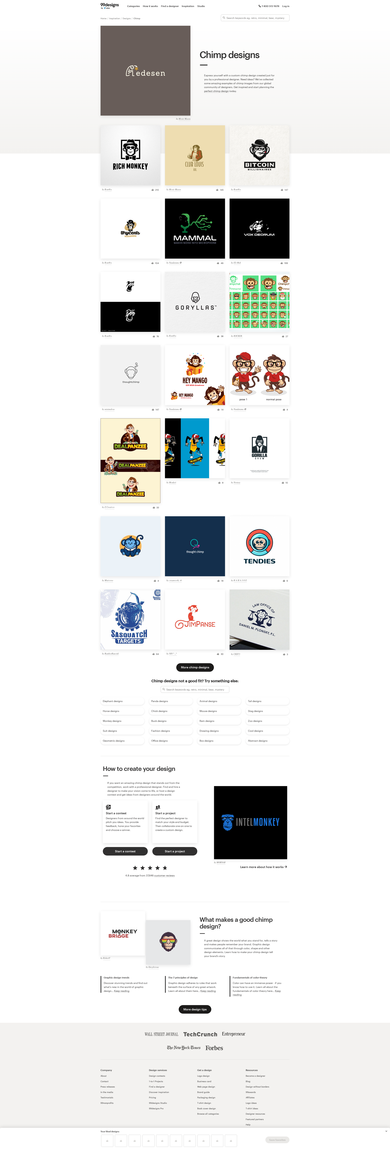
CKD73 (237, 654)
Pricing (152, 1097)
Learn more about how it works (262, 867)
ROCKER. (238, 335)
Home (104, 18)
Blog (248, 1081)
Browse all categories (208, 1113)
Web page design (206, 1086)
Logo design (203, 1076)
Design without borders (257, 1086)
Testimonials (107, 1097)
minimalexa (110, 409)
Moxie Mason (184, 118)
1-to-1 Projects (156, 1081)
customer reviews (164, 875)
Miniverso (109, 580)
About (103, 1076)
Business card (204, 1081)
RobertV (106, 958)
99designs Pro (156, 1108)
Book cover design (206, 1108)
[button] (386, 1131)
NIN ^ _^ (173, 653)
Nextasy (237, 482)
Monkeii (172, 482)
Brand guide (203, 1092)
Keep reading (121, 990)
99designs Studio (158, 1103)
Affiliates (250, 1097)
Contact (104, 1081)
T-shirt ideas (252, 1108)
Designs (127, 18)
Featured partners (255, 1119)
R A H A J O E (240, 580)
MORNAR (221, 862)
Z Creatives (109, 507)
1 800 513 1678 (270, 6)
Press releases (108, 1086)
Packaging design (206, 1097)
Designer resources (255, 1113)
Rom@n (108, 189)
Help (248, 1124)
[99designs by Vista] (110, 6)
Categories (133, 6)
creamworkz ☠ (175, 580)
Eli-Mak (237, 262)
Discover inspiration (159, 1092)
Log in (285, 6)
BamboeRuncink (112, 653)
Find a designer (170, 6)
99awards (251, 1092)
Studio (201, 6)
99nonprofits (107, 1103)
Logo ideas (251, 1103)
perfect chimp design (216, 91)
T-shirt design (204, 1103)
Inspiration (188, 6)
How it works (150, 6)
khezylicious (154, 966)
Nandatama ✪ (175, 262)
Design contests (157, 1076)
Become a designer (255, 1076)
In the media (107, 1092)
